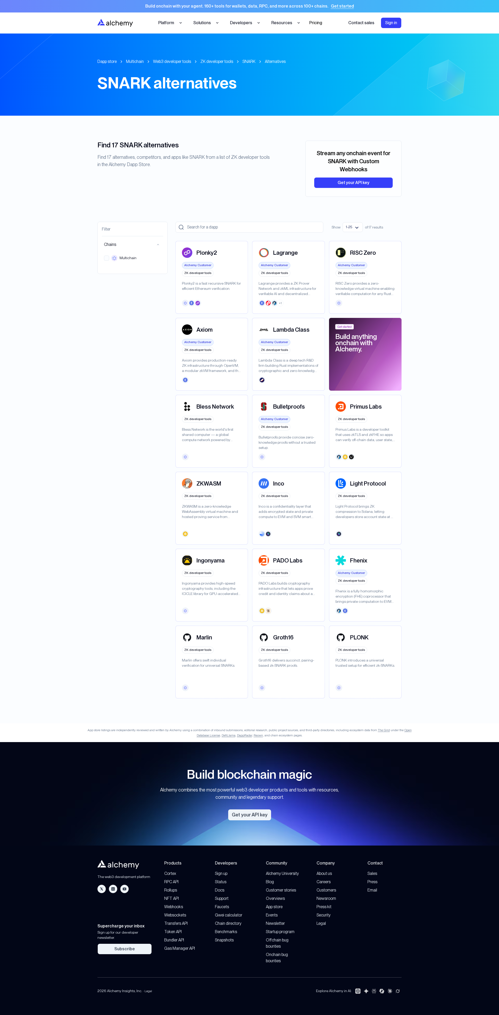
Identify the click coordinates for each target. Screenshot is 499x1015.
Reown (258, 735)
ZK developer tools (216, 61)
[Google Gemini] (366, 991)
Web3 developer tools (172, 61)
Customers (326, 890)
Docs (219, 890)
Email (372, 890)
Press (372, 881)
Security (324, 915)
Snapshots (224, 940)
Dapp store (107, 61)
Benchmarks (226, 931)
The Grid (384, 730)
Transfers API (176, 923)
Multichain (135, 61)
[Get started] (249, 6)
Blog (270, 881)
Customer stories (281, 890)
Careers (324, 881)
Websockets (175, 915)
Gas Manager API (179, 948)
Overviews (275, 898)
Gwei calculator (228, 915)
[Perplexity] (374, 991)
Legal (321, 923)
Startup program (280, 931)
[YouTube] (124, 889)
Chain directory (228, 923)
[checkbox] (106, 258)
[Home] (115, 23)
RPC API (171, 881)
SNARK (248, 61)
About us (324, 873)
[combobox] (353, 227)
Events (272, 915)
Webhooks (173, 906)
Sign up (221, 873)
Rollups (170, 890)
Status (220, 881)
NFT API (171, 898)
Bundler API (174, 940)
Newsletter (275, 923)
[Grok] (398, 991)
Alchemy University (282, 873)
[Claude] (390, 991)
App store (274, 906)
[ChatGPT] (358, 991)
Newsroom (326, 898)
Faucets (222, 906)
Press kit (324, 906)
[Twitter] (101, 889)
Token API (173, 931)
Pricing (315, 22)
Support (221, 898)
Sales (372, 873)
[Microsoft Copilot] (382, 991)
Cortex (170, 873)
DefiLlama (228, 735)
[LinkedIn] (113, 889)
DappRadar (244, 735)
